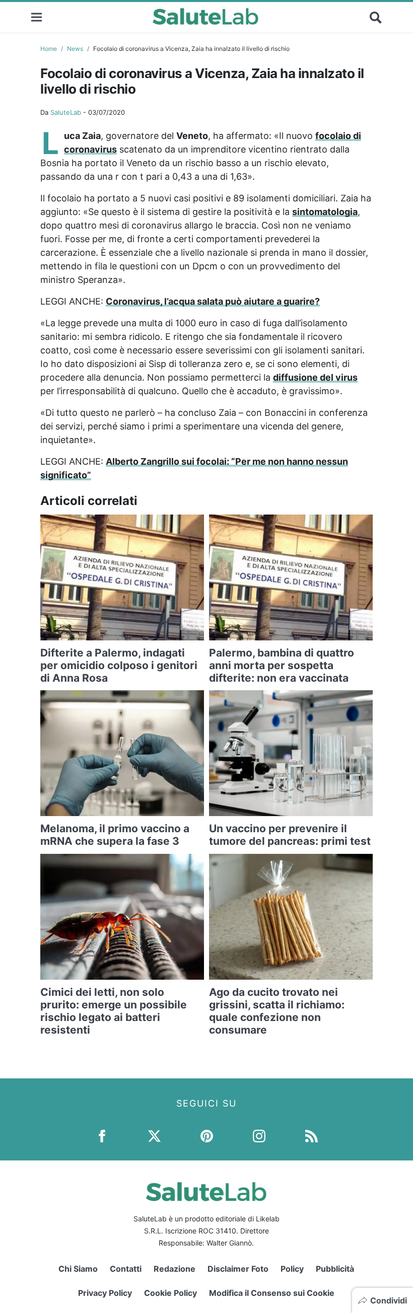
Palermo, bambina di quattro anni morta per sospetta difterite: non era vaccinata (281, 665)
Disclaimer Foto (238, 1269)
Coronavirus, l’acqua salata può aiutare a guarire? (213, 301)
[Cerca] (376, 17)
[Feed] (311, 1135)
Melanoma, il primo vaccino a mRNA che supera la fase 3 (114, 834)
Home (48, 48)
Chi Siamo (78, 1269)
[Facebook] (102, 1135)
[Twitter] (154, 1135)
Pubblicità (335, 1269)
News (75, 48)
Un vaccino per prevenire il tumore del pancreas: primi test (290, 834)
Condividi (388, 1300)
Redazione (174, 1269)
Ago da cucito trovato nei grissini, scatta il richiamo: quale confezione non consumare (277, 1011)
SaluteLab (65, 112)
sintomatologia (325, 211)
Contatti (126, 1269)
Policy (292, 1269)
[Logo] (205, 17)
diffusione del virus (315, 377)
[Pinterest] (206, 1135)
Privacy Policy (105, 1293)
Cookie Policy (170, 1293)
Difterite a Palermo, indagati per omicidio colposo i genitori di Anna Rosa (118, 665)
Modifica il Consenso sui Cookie (271, 1293)
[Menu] (36, 17)
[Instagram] (259, 1135)
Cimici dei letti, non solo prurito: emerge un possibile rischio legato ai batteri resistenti (113, 1011)
